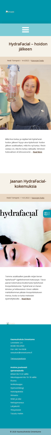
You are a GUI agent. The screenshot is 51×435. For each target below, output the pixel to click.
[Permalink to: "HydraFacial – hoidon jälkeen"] (25, 97)
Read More (37, 152)
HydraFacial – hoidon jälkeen (28, 46)
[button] (25, 29)
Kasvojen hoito (37, 60)
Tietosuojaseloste (18, 358)
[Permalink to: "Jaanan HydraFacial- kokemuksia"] (25, 234)
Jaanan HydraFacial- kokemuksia (28, 183)
